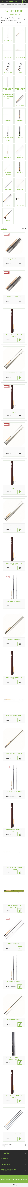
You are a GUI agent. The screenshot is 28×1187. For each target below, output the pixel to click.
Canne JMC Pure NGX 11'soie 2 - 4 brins (14, 716)
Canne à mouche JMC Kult (8, 89)
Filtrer (4, 228)
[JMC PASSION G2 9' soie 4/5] (14, 625)
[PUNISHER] (8, 184)
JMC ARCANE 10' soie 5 (14, 943)
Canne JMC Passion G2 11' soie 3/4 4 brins (14, 906)
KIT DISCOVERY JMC (8, 221)
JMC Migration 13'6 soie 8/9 (14, 297)
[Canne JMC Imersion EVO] (8, 150)
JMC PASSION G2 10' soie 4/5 (14, 449)
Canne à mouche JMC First (20, 89)
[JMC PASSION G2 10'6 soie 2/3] (14, 511)
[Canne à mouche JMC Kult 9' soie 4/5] (14, 1081)
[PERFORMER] (20, 114)
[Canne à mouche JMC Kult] (8, 82)
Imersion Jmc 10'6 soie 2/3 (14, 1134)
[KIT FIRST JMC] (20, 199)
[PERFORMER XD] (20, 99)
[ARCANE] (8, 199)
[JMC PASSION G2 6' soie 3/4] (14, 1005)
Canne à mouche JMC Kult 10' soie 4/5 (14, 563)
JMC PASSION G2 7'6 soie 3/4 (14, 753)
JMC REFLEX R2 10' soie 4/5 (14, 981)
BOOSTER (20, 39)
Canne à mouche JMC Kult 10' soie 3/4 (14, 678)
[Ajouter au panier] (20, 340)
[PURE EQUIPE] (8, 67)
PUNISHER (8, 189)
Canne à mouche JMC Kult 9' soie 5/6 (14, 830)
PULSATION (20, 189)
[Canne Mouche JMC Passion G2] (20, 50)
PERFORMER (20, 120)
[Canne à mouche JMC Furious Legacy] (8, 131)
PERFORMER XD (20, 105)
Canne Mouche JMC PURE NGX (8, 56)
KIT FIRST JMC (20, 205)
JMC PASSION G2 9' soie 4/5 (14, 639)
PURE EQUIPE (8, 73)
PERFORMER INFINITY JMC (8, 121)
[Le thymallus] (12, 1)
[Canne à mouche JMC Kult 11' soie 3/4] (14, 321)
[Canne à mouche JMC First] (20, 82)
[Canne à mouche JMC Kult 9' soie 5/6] (14, 815)
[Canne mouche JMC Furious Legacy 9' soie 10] (14, 1043)
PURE (20, 73)
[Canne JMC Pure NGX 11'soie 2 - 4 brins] (14, 701)
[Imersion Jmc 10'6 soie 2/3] (14, 1120)
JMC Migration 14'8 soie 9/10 (14, 259)
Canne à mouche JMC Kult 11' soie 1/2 (14, 411)
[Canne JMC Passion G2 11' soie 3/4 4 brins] (14, 891)
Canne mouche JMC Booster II (8, 39)
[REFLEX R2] (20, 167)
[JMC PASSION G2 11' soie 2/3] (14, 359)
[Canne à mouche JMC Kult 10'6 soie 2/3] (14, 473)
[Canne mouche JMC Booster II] (8, 33)
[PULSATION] (20, 184)
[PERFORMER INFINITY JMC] (8, 114)
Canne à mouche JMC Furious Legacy (8, 139)
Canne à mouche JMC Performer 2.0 (8, 96)
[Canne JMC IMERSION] (20, 150)
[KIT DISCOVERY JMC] (8, 214)
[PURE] (20, 67)
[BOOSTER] (20, 33)
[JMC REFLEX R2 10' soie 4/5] (14, 967)
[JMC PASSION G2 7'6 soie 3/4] (14, 739)
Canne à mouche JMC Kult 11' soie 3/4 (14, 335)
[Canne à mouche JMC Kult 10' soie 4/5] (14, 549)
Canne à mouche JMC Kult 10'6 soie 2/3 (14, 487)
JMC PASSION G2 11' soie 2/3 (14, 373)
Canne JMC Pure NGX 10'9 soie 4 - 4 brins (14, 868)
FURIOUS (20, 137)
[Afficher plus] (20, 264)
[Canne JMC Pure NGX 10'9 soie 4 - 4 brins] (14, 853)
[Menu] (2, 1)
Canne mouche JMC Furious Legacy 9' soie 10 (14, 1058)
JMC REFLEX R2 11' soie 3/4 (14, 791)
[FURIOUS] (20, 131)
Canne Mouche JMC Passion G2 (20, 56)
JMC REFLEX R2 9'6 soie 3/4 (14, 601)
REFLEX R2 (20, 172)
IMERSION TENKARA (8, 173)
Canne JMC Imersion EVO (8, 156)
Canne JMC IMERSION (20, 156)
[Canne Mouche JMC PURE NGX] (8, 50)
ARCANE (8, 205)
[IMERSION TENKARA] (8, 167)
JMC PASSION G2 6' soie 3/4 (14, 1019)
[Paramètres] (25, 1)
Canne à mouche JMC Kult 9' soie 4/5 (14, 1096)
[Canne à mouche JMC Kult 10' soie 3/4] (14, 663)
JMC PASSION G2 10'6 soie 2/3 (14, 525)
